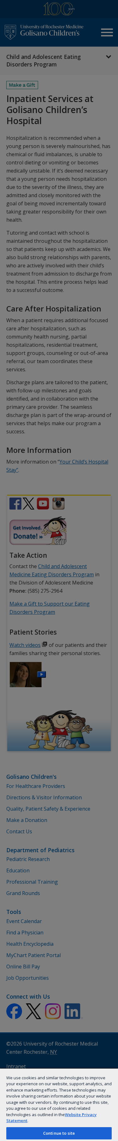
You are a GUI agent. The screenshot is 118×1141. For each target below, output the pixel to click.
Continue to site (59, 1133)
